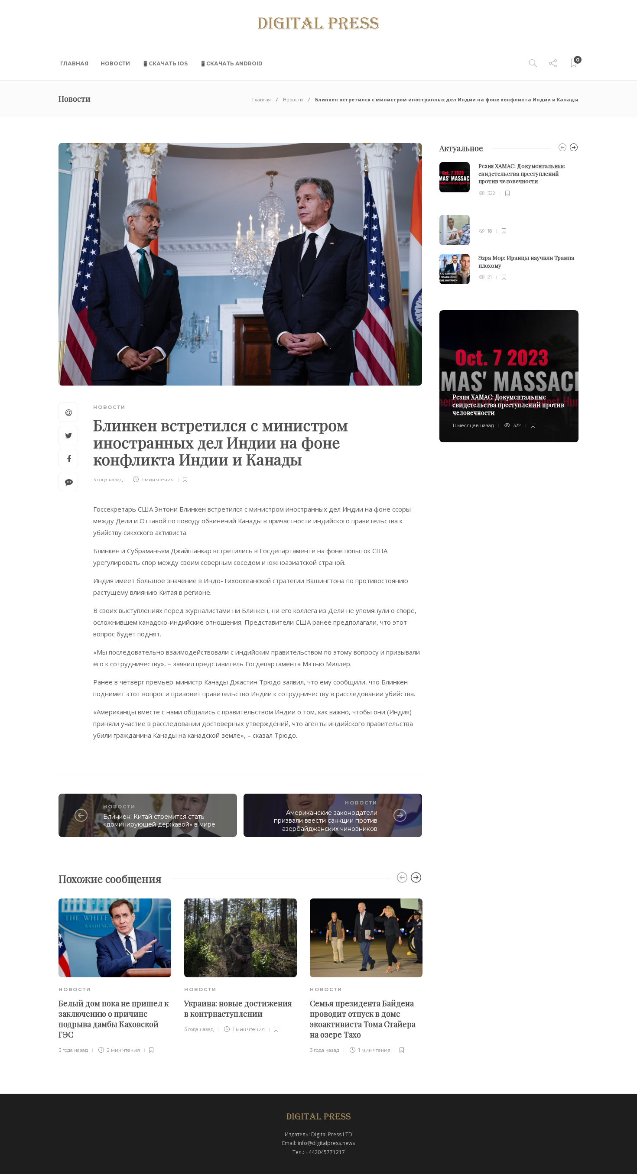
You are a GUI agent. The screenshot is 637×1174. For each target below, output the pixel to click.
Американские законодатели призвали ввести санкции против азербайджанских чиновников (325, 821)
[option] (115, 977)
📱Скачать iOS (165, 63)
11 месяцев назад (473, 425)
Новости (115, 63)
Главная (74, 63)
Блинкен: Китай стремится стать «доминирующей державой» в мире (159, 821)
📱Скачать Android (231, 63)
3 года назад (108, 480)
